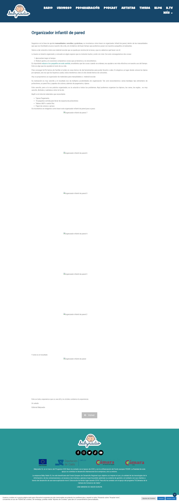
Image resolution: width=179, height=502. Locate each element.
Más (166, 13)
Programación (88, 8)
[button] (89, 415)
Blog (158, 8)
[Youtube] (100, 452)
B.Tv (169, 8)
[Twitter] (89, 452)
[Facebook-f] (78, 452)
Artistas (128, 8)
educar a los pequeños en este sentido (56, 63)
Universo (64, 8)
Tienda (145, 8)
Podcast (110, 8)
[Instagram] (83, 452)
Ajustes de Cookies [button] (149, 498)
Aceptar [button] (161, 498)
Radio (48, 8)
